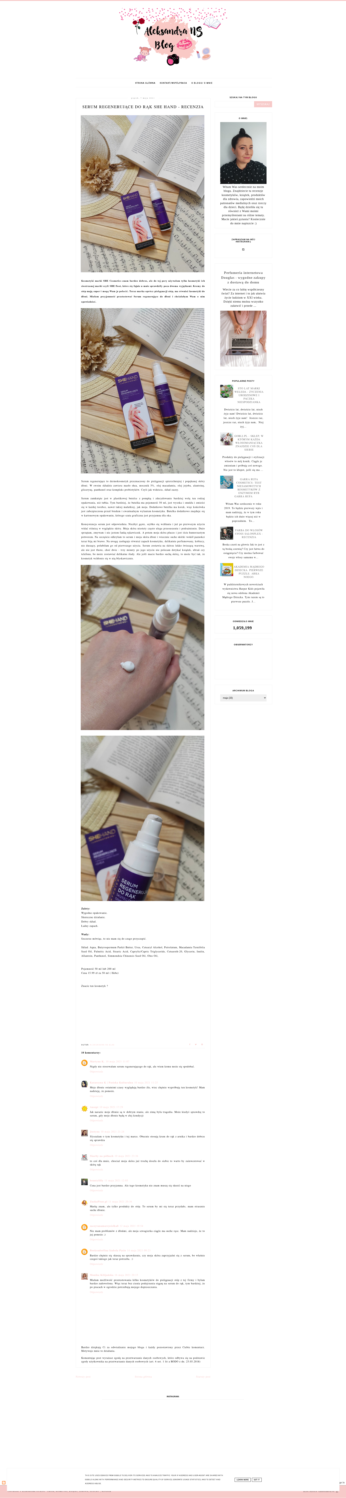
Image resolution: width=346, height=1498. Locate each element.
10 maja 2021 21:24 (112, 1131)
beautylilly (96, 1180)
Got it (257, 1480)
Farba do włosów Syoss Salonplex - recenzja (249, 533)
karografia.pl (327, 1491)
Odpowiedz (96, 1071)
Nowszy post (83, 1376)
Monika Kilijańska (102, 1275)
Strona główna (145, 83)
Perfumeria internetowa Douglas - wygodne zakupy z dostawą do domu (243, 277)
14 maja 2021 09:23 (139, 1250)
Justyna (95, 1131)
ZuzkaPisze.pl (98, 1201)
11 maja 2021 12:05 (116, 1180)
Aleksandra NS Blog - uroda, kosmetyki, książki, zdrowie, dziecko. (61, 1491)
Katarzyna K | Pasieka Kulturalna (111, 1082)
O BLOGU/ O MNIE (202, 83)
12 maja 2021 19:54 (131, 1226)
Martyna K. (97, 1061)
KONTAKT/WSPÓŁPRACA (173, 83)
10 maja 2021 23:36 (126, 1156)
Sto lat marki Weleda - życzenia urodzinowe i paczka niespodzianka (248, 395)
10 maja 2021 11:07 (117, 1061)
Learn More (243, 1480)
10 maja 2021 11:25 (146, 1082)
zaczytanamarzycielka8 (104, 1226)
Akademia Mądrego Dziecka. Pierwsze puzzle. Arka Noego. (249, 572)
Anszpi (94, 1107)
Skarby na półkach (102, 1156)
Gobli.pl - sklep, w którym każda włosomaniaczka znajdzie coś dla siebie (249, 442)
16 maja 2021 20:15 (126, 1275)
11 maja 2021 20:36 (120, 1201)
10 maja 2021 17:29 (111, 1107)
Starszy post (203, 1376)
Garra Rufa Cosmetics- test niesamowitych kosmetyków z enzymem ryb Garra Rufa (248, 487)
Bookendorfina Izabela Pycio (108, 1250)
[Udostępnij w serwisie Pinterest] (202, 1045)
